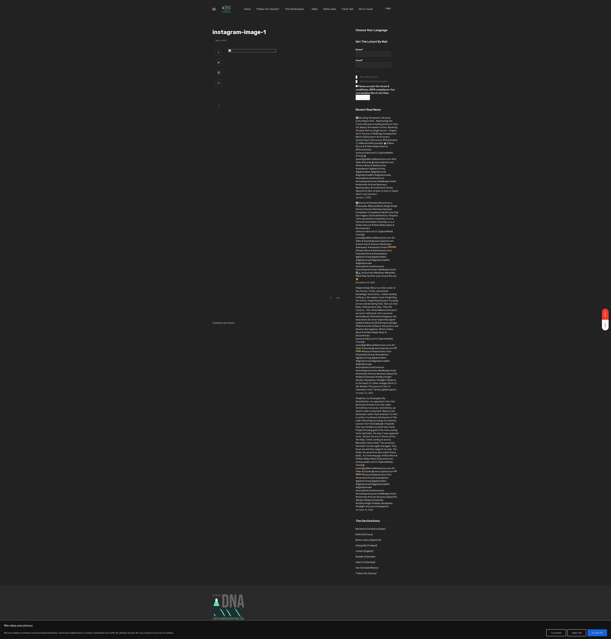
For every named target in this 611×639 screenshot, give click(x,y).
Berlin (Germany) (364, 534)
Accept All (597, 632)
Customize (556, 632)
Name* (359, 49)
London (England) (364, 551)
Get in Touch (366, 9)
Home (247, 9)
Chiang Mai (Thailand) (366, 545)
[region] (305, 630)
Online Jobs (329, 9)
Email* (359, 60)
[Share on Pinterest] (218, 73)
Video (315, 9)
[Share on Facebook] (218, 53)
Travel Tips (347, 9)
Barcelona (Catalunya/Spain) (370, 529)
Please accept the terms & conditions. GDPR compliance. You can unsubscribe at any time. (375, 89)
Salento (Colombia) (365, 562)
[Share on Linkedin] (218, 83)
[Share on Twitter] (218, 63)
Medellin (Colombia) (365, 556)
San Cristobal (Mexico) (367, 568)
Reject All (577, 632)
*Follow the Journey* (267, 9)
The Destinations (294, 9)
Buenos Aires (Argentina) (368, 540)
